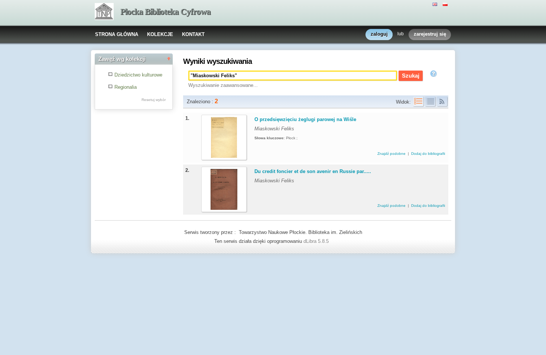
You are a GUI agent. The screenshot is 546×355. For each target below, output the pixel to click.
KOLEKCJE (160, 34)
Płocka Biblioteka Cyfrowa (165, 11)
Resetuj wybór (154, 100)
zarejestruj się (430, 34)
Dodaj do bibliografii (428, 154)
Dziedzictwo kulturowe (138, 75)
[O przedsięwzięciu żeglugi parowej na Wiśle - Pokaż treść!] (224, 156)
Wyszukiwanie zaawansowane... (223, 85)
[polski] (446, 3)
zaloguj (379, 34)
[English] (435, 3)
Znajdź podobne (392, 154)
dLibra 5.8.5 (316, 241)
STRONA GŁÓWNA (116, 34)
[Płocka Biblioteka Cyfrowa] (104, 12)
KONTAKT (193, 34)
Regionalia (125, 87)
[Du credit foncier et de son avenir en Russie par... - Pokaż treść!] (224, 208)
